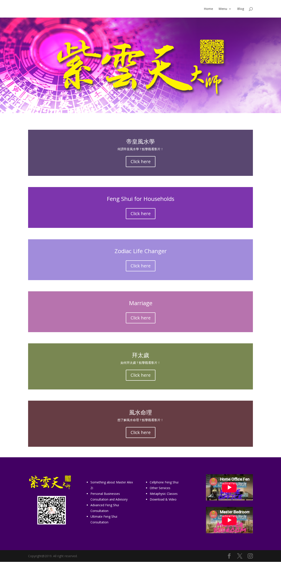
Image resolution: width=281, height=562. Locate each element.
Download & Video (163, 499)
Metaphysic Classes (164, 494)
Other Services (160, 488)
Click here (141, 161)
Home (208, 9)
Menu (223, 9)
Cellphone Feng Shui (164, 482)
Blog (240, 9)
